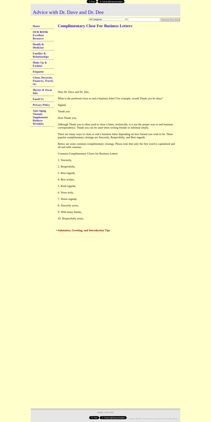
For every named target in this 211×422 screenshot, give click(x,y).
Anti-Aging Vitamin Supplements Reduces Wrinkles (40, 117)
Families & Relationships (41, 55)
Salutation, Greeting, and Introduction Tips (84, 230)
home (100, 412)
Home (36, 26)
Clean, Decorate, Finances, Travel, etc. (43, 81)
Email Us (38, 99)
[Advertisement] (114, 40)
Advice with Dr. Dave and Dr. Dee (68, 12)
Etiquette (38, 71)
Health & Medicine (38, 46)
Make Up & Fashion (40, 64)
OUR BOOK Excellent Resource (40, 35)
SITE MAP (109, 412)
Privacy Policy (41, 104)
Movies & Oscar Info (42, 91)
